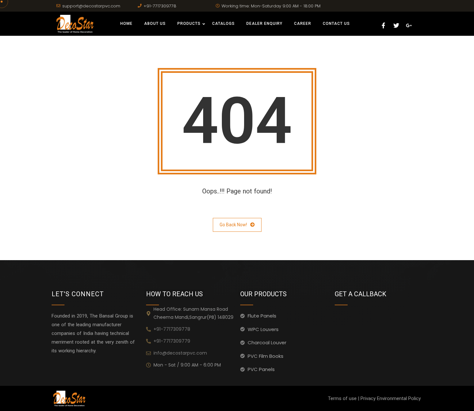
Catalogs (223, 23)
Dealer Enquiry (264, 23)
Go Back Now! (233, 224)
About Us (155, 23)
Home (126, 23)
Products (189, 23)
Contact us (336, 23)
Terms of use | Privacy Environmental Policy (374, 398)
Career (302, 23)
